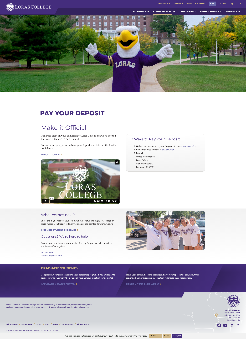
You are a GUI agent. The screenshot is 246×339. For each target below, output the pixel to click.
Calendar (200, 4)
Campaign (178, 4)
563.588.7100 (234, 318)
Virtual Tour (82, 324)
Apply (55, 324)
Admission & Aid (162, 11)
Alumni (222, 4)
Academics (139, 11)
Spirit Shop (11, 324)
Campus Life (186, 11)
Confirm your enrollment (142, 284)
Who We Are (164, 4)
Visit (47, 324)
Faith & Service (209, 11)
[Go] (240, 4)
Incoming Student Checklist (58, 230)
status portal (187, 146)
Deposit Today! (50, 154)
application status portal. (58, 284)
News (189, 4)
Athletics (231, 11)
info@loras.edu (233, 320)
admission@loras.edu (51, 255)
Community (27, 324)
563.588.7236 (168, 149)
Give (212, 4)
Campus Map (67, 324)
